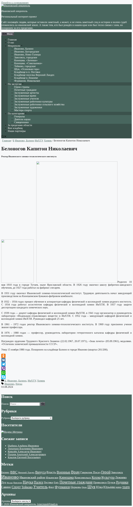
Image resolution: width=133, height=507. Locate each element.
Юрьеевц (109, 487)
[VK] (66, 360)
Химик (48, 140)
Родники (122, 482)
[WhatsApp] (66, 373)
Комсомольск (82, 477)
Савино (6, 487)
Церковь (76, 487)
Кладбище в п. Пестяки (27, 72)
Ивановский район (32, 477)
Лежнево (121, 477)
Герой (105, 472)
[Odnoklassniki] (66, 356)
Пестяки (48, 482)
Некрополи (14, 45)
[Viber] (66, 368)
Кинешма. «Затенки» (26, 60)
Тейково (27, 487)
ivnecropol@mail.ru (47, 504)
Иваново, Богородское (26, 51)
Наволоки (17, 483)
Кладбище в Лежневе (26, 77)
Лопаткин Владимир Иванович (25, 448)
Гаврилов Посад (90, 472)
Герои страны (21, 87)
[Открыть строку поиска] (3, 136)
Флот (51, 487)
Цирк (84, 487)
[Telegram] (66, 364)
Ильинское (52, 477)
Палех (38, 482)
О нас (11, 42)
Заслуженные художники (28, 107)
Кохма (96, 477)
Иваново (9, 384)
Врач (75, 472)
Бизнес (5, 472)
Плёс (56, 482)
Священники (21, 122)
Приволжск (100, 482)
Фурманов (62, 487)
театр (126, 487)
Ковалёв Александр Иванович (24, 451)
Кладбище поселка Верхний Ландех (34, 75)
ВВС (14, 472)
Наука (19, 384)
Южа (99, 487)
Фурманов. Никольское (27, 80)
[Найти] (42, 404)
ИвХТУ (39, 140)
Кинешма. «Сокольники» (28, 63)
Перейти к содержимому (15, 2)
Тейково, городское (25, 66)
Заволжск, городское (25, 57)
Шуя (91, 486)
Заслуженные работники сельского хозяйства (39, 104)
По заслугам (14, 84)
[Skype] (66, 377)
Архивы (5, 501)
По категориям (16, 113)
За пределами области (20, 125)
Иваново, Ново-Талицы (27, 54)
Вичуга (40, 472)
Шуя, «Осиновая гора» (27, 69)
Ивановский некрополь (14, 11)
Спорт (16, 487)
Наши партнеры (17, 131)
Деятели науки (22, 119)
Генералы (19, 116)
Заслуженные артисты (26, 92)
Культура (108, 477)
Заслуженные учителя (26, 98)
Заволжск (117, 472)
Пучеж (111, 482)
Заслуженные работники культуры (33, 101)
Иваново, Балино (23, 48)
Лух (3, 482)
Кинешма (66, 477)
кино (119, 487)
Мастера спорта (23, 110)
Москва (10, 483)
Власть (51, 472)
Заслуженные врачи (25, 95)
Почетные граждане (25, 89)
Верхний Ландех (26, 472)
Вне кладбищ (15, 128)
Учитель (40, 486)
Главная (12, 39)
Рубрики (6, 418)
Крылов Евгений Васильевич (24, 457)
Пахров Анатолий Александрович (27, 454)
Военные (63, 472)
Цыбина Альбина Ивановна (23, 445)
